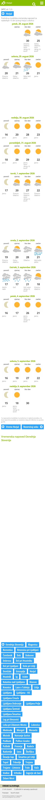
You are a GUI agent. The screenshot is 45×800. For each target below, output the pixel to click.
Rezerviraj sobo (31, 426)
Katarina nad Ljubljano (14, 682)
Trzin (27, 767)
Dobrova (7, 660)
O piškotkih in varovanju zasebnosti (25, 789)
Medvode (7, 730)
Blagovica (32, 644)
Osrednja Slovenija (15, 644)
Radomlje (7, 751)
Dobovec (29, 655)
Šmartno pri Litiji (26, 757)
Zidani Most (8, 778)
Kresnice (7, 687)
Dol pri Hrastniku (24, 660)
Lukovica (35, 724)
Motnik (6, 735)
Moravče (33, 730)
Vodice (6, 773)
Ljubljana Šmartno (12, 714)
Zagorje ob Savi (33, 773)
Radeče (30, 746)
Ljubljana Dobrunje (12, 703)
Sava (19, 751)
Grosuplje (20, 671)
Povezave (5, 793)
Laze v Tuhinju (23, 687)
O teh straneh (7, 789)
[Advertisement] (22, 98)
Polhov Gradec (23, 741)
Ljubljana (7, 692)
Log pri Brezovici (11, 719)
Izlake (25, 676)
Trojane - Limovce (11, 767)
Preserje (18, 746)
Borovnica (8, 650)
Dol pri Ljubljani (10, 666)
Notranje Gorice (22, 735)
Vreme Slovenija (10, 785)
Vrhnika (17, 773)
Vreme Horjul (12, 426)
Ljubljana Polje (33, 703)
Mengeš (20, 730)
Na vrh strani (15, 793)
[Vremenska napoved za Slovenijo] (3, 4)
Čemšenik (7, 655)
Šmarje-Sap (8, 757)
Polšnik (6, 746)
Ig (17, 676)
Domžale (7, 671)
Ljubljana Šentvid (11, 708)
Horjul (9, 13)
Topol (5, 762)
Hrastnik (7, 676)
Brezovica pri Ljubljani (28, 650)
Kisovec (33, 682)
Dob (19, 655)
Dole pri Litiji (29, 666)
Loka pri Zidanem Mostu (15, 724)
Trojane (29, 762)
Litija (36, 687)
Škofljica (30, 751)
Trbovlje (17, 762)
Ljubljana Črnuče (11, 698)
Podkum (7, 741)
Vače (36, 767)
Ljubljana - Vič (23, 692)
